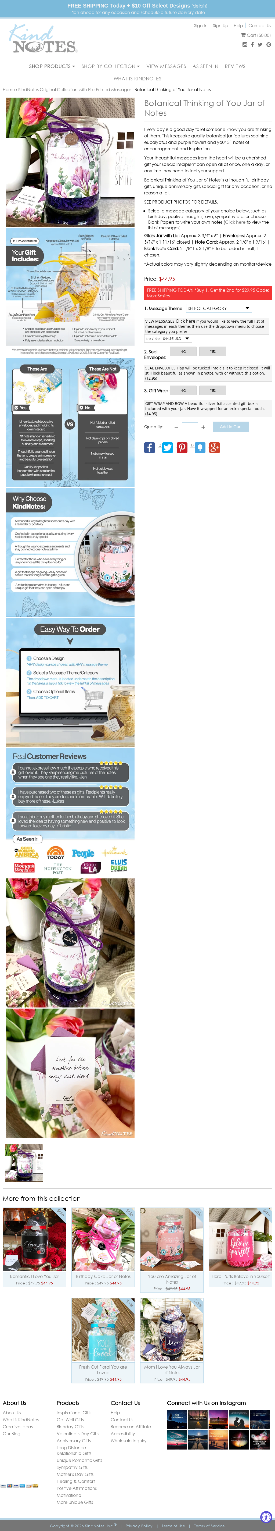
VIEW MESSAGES (166, 66)
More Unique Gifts (75, 1502)
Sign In (201, 25)
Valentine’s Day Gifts (78, 1433)
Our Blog (11, 1433)
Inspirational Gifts (74, 1412)
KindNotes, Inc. (101, 1525)
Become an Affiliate (131, 1426)
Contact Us (259, 25)
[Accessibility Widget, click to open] (266, 1517)
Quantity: (153, 426)
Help (238, 25)
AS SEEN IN (205, 66)
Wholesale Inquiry (129, 1440)
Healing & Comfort (76, 1481)
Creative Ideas (18, 1426)
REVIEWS (235, 66)
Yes (213, 351)
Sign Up (220, 25)
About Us (12, 1412)
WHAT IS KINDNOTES (138, 78)
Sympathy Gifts (72, 1467)
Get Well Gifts (70, 1419)
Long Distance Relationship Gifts (74, 1450)
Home (9, 89)
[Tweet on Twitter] (169, 445)
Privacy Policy (139, 1525)
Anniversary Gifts (74, 1440)
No (183, 351)
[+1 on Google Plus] (216, 445)
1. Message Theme (163, 308)
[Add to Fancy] (202, 445)
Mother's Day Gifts (75, 1474)
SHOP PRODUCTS (50, 66)
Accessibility (123, 1433)
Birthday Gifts (70, 1426)
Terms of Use (173, 1525)
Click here (235, 222)
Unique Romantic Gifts (79, 1460)
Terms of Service (209, 1525)
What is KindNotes (21, 1419)
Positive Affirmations (77, 1488)
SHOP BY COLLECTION (109, 66)
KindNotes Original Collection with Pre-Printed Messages (74, 89)
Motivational (69, 1495)
